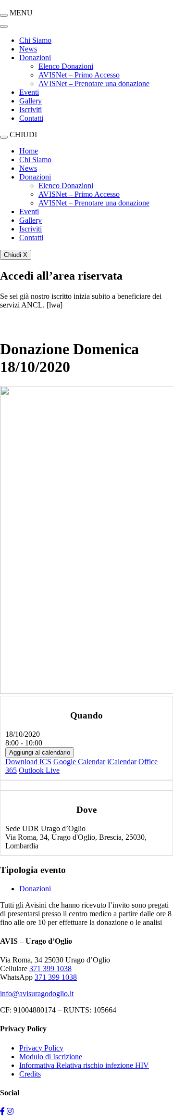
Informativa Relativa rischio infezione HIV (84, 1065)
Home (28, 151)
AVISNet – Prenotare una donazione (93, 83)
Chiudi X (15, 254)
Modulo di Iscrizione (50, 1056)
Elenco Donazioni (65, 66)
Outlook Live (39, 770)
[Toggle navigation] (4, 26)
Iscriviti (30, 109)
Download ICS (28, 761)
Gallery (30, 101)
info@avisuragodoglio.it (37, 993)
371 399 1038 (50, 968)
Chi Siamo (35, 40)
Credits (30, 1074)
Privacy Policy (41, 1048)
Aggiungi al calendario (39, 752)
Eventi (29, 92)
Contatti (31, 118)
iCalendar (121, 761)
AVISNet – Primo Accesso (79, 75)
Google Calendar (79, 761)
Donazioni (35, 57)
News (28, 49)
